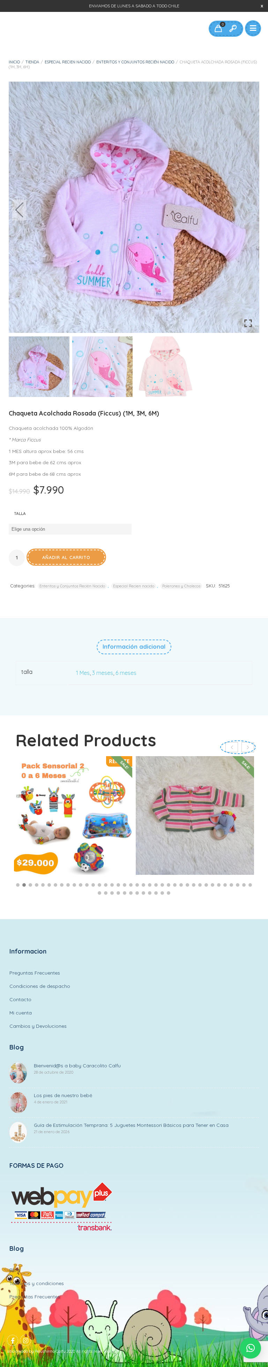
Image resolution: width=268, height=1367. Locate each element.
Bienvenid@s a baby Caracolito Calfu (77, 1068)
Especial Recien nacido (68, 62)
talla (20, 513)
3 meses (102, 672)
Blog (14, 1270)
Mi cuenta (20, 1013)
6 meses (126, 672)
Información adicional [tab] (134, 646)
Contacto (20, 999)
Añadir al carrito (66, 557)
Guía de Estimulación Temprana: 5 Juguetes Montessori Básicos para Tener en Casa (131, 1128)
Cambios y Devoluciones (38, 1026)
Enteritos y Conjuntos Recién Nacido (135, 62)
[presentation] (247, 747)
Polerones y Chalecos (181, 586)
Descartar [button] (262, 5)
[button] (249, 210)
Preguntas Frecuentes (34, 973)
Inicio (14, 62)
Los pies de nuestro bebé (63, 1098)
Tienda (32, 62)
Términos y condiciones (36, 1283)
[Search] (233, 28)
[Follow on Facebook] (12, 1340)
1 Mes (83, 672)
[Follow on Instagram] (25, 1340)
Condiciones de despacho (39, 986)
